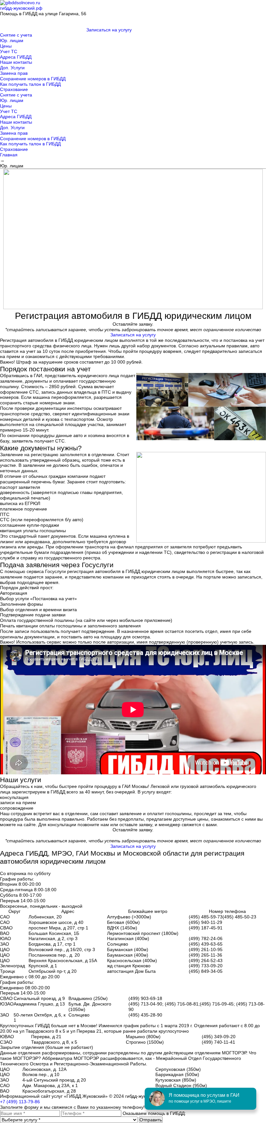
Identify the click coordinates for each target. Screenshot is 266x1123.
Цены (6, 46)
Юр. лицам (11, 40)
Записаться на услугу (109, 29)
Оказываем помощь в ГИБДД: (154, 1113)
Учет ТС (8, 51)
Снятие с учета (16, 35)
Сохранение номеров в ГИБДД (33, 78)
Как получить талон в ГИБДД (30, 84)
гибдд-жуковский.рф (21, 8)
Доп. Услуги (12, 67)
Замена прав (14, 73)
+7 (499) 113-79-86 (20, 1101)
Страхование (14, 89)
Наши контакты (16, 62)
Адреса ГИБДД (15, 57)
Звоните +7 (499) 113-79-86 (115, 13)
